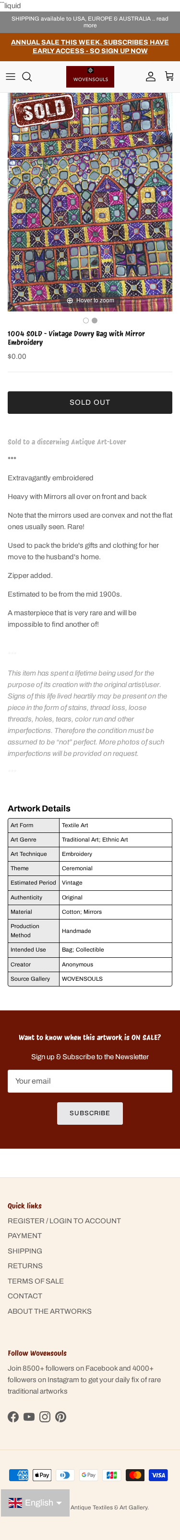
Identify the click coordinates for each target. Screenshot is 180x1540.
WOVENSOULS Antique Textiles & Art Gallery (87, 1507)
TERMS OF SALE (36, 1281)
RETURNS (25, 1266)
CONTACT (25, 1296)
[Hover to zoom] (90, 202)
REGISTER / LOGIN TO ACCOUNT (64, 1221)
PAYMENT (25, 1236)
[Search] (31, 76)
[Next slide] (162, 197)
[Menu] (10, 76)
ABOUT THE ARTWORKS (50, 1311)
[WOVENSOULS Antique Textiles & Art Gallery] (90, 77)
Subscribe (90, 1113)
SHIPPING (25, 1251)
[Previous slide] (17, 197)
